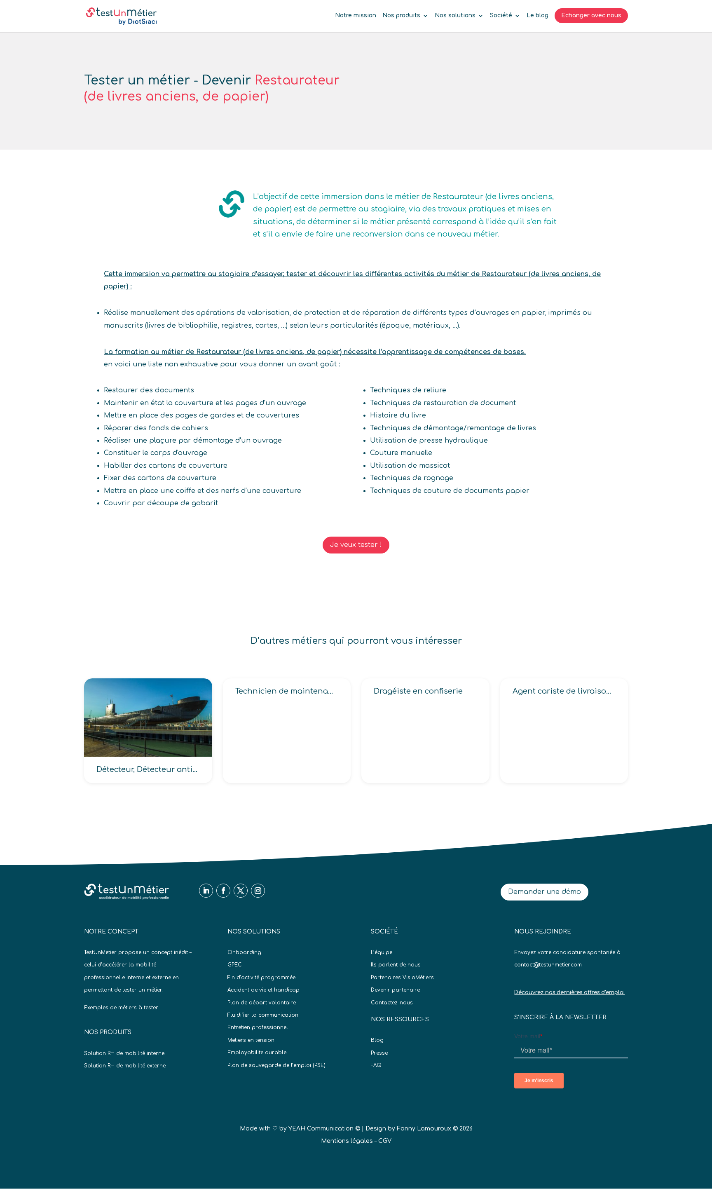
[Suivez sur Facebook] (223, 891)
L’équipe (381, 952)
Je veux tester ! (356, 545)
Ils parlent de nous (396, 965)
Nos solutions (455, 16)
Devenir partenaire (395, 990)
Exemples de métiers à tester (121, 1008)
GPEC (234, 965)
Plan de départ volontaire (261, 1003)
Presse (379, 1053)
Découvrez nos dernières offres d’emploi (569, 992)
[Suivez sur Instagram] (258, 891)
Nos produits (401, 16)
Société (501, 16)
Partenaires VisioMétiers (402, 977)
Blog (377, 1040)
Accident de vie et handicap (263, 990)
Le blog (537, 16)
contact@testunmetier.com (548, 965)
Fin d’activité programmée (261, 977)
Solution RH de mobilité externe (125, 1066)
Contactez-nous (392, 1003)
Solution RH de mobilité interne (124, 1053)
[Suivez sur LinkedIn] (206, 891)
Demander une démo (544, 892)
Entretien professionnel (257, 1027)
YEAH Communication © (324, 1129)
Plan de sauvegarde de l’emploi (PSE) (276, 1065)
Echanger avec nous (591, 15)
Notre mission (355, 16)
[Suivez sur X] (241, 891)
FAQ (376, 1065)
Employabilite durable (256, 1052)
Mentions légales (347, 1141)
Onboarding (244, 952)
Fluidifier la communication (262, 1015)
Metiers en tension (250, 1040)
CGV (384, 1141)
